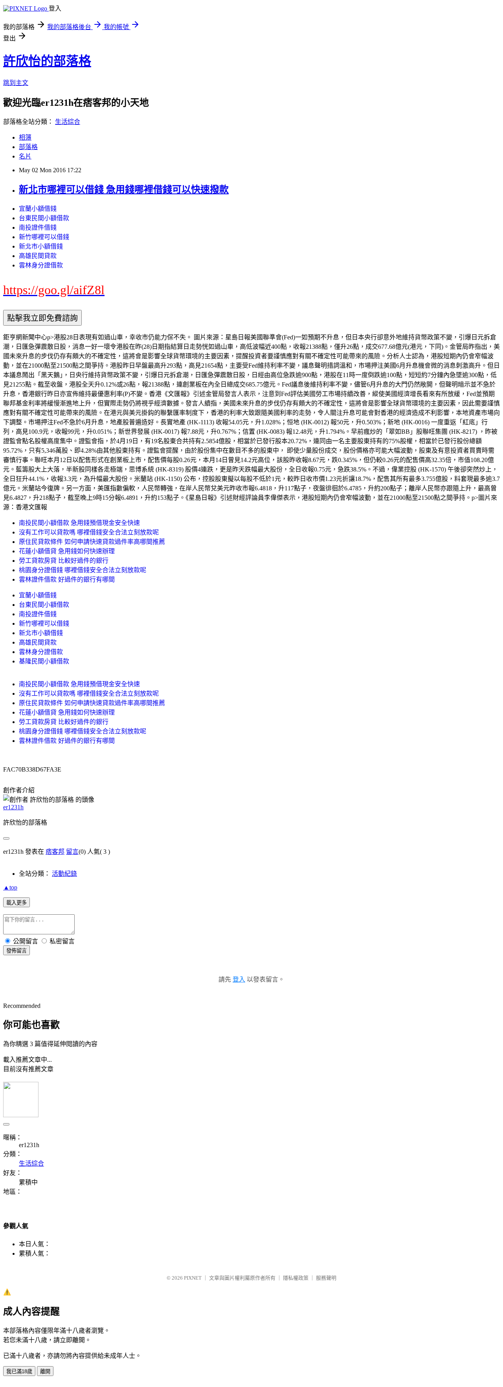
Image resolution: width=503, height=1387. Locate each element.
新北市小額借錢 (41, 246)
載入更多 (16, 903)
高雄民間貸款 (38, 255)
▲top (10, 887)
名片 (25, 156)
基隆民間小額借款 (44, 661)
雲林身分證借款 (41, 265)
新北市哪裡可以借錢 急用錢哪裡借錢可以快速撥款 (124, 189)
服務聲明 (326, 1278)
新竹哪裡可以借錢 (44, 237)
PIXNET (193, 1278)
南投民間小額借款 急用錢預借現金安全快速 (79, 522)
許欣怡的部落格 (47, 61)
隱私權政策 (295, 1278)
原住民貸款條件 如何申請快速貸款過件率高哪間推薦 (92, 541)
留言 (72, 851)
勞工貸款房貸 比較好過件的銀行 (63, 560)
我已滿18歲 (19, 1371)
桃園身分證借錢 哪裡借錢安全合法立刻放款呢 (82, 570)
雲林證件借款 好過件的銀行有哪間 (67, 579)
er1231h (13, 807)
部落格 (28, 147)
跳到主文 (15, 82)
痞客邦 (55, 851)
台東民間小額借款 (44, 218)
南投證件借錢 (38, 227)
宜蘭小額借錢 (38, 208)
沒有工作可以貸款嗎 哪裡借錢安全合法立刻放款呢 (89, 532)
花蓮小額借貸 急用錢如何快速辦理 (67, 551)
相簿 (25, 137)
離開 (45, 1371)
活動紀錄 (64, 873)
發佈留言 (16, 951)
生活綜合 (67, 121)
